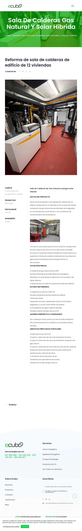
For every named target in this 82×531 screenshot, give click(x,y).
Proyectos (19, 35)
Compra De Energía (50, 459)
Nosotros (8, 485)
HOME (8, 35)
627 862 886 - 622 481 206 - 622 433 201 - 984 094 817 (20, 456)
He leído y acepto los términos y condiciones (56, 491)
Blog (7, 505)
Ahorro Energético (49, 449)
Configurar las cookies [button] (11, 526)
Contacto (9, 495)
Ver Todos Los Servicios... (52, 469)
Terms (71, 503)
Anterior (12, 404)
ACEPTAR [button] (25, 526)
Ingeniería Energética (51, 454)
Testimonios (10, 500)
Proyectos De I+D (49, 464)
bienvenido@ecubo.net (14, 452)
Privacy (68, 503)
